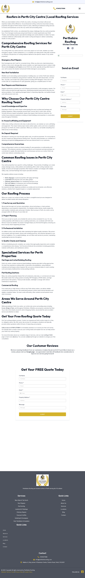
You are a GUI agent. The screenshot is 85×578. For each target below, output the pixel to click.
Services (63, 506)
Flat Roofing (21, 506)
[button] (79, 8)
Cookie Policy (28, 572)
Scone (3, 308)
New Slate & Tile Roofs (21, 500)
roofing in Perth (48, 335)
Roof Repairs (21, 503)
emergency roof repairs (15, 67)
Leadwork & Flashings (21, 509)
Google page (30, 352)
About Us (63, 503)
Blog (63, 512)
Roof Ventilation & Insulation (21, 521)
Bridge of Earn (10, 308)
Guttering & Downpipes (21, 518)
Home (63, 500)
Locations (63, 509)
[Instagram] (72, 48)
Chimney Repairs (21, 512)
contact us (29, 337)
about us (15, 337)
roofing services (19, 140)
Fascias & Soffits (21, 515)
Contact (63, 515)
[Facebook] (68, 48)
